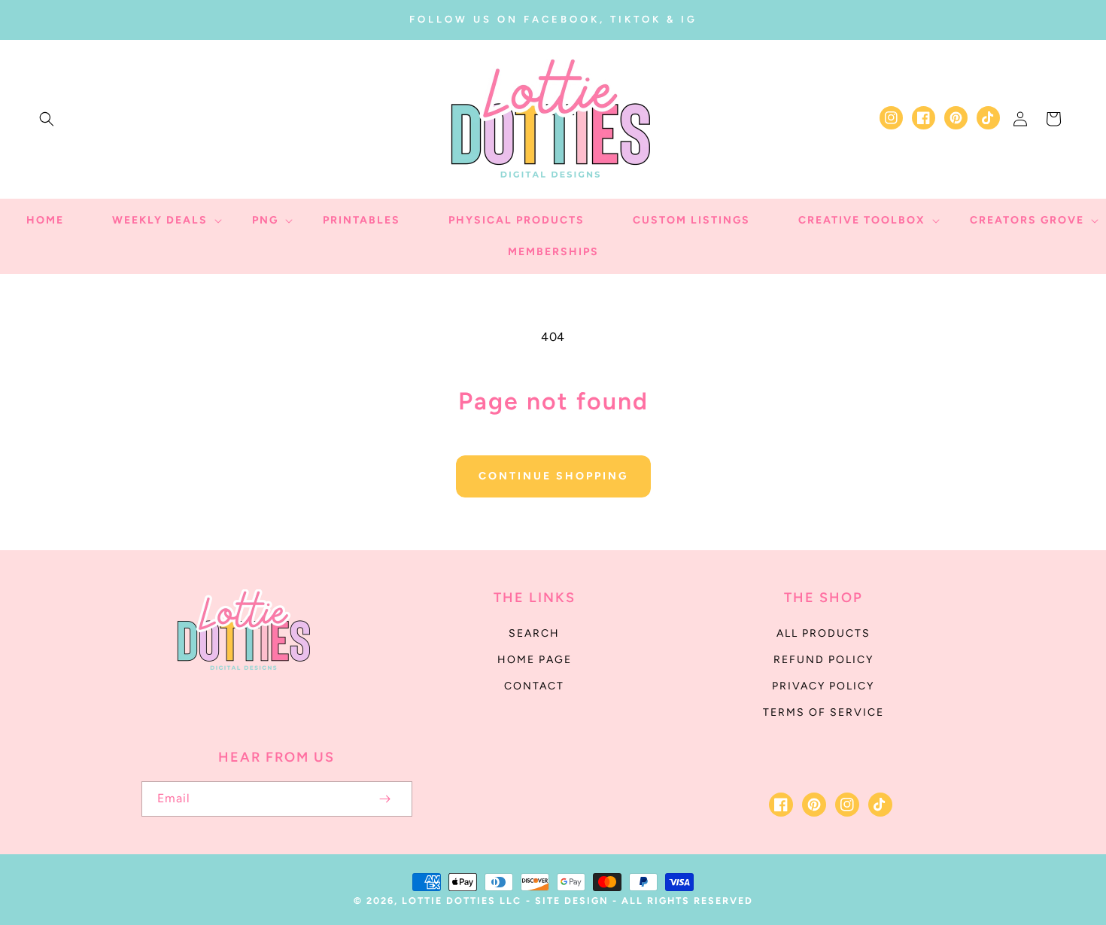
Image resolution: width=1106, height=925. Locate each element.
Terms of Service (823, 712)
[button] (46, 118)
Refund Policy (823, 659)
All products (823, 633)
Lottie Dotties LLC (461, 900)
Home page (534, 659)
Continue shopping (553, 476)
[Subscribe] (385, 799)
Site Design (572, 900)
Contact (534, 686)
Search (534, 633)
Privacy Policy (823, 686)
